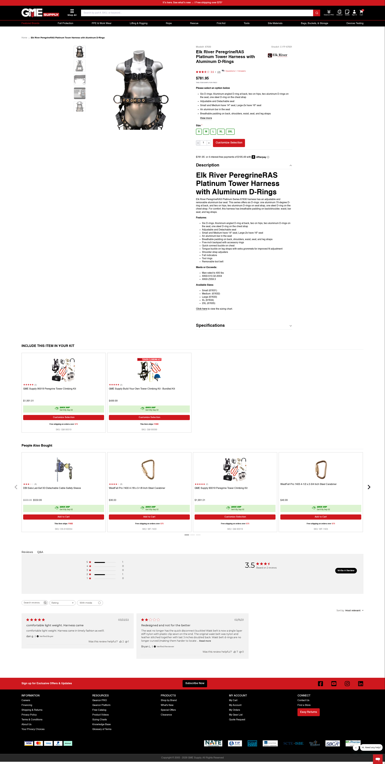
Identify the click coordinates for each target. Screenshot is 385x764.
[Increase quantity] (209, 143)
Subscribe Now (194, 683)
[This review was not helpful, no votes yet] (240, 651)
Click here (201, 309)
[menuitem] (329, 15)
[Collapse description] (290, 165)
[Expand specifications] (290, 325)
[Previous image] (98, 88)
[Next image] (80, 115)
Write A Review (345, 570)
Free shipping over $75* (209, 3)
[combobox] (200, 13)
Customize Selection (229, 142)
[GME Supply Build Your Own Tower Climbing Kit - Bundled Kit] (149, 369)
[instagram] (347, 683)
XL (221, 131)
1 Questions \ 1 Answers (235, 71)
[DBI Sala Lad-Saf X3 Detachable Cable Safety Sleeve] (64, 468)
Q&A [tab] (40, 552)
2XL (230, 131)
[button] (244, 165)
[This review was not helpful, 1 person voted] (126, 641)
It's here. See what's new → (178, 3)
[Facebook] (320, 683)
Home (24, 38)
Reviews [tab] (27, 552)
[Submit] (316, 13)
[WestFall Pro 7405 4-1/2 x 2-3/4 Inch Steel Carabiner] (321, 468)
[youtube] (334, 683)
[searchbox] (32, 602)
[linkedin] (360, 683)
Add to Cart (64, 517)
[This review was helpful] (121, 641)
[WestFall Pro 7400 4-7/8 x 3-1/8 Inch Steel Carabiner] (149, 468)
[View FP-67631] (80, 107)
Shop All (72, 12)
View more (206, 118)
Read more (205, 641)
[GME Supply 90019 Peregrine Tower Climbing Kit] (64, 369)
